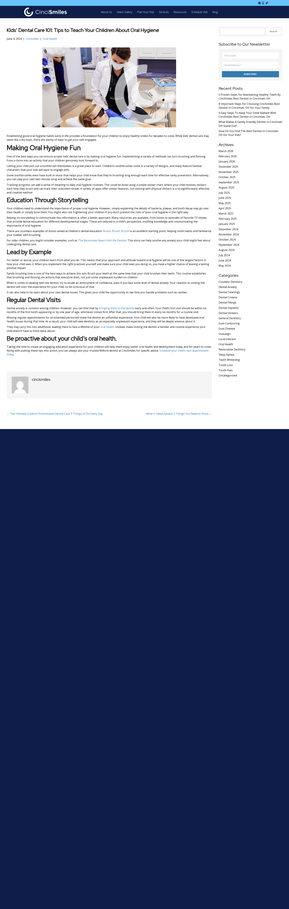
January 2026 (227, 161)
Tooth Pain (226, 370)
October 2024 (227, 239)
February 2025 (228, 219)
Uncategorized (228, 375)
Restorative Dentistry (232, 349)
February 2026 (228, 156)
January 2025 (227, 224)
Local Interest (227, 339)
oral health (107, 327)
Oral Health (50, 39)
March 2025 (226, 213)
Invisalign (225, 334)
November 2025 (229, 172)
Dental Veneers (228, 313)
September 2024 (229, 245)
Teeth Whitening (229, 360)
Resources (180, 12)
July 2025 (224, 192)
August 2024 (226, 250)
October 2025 (227, 177)
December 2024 (228, 229)
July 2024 (224, 255)
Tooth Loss (226, 365)
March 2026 (226, 151)
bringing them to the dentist (116, 308)
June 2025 (225, 198)
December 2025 (228, 166)
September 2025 (229, 182)
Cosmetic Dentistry (230, 282)
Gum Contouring (229, 323)
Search (273, 31)
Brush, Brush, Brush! (116, 231)
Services (164, 12)
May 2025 (225, 203)
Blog (215, 12)
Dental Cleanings (229, 292)
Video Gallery (124, 12)
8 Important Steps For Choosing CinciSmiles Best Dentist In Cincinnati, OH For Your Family (249, 106)
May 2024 (225, 265)
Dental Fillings (227, 302)
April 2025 (225, 208)
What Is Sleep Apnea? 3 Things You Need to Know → (179, 414)
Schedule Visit (199, 12)
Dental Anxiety (228, 287)
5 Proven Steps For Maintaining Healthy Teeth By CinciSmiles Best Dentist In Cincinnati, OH (250, 96)
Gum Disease (227, 328)
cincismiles (32, 39)
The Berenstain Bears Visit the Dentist (102, 240)
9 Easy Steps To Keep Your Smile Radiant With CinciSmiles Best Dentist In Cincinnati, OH (247, 115)
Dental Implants (229, 308)
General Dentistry (230, 318)
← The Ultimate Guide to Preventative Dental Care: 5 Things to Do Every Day (55, 414)
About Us (106, 12)
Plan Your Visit (145, 12)
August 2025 (226, 187)
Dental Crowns (228, 297)
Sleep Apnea (226, 354)
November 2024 (229, 234)
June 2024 (225, 260)
